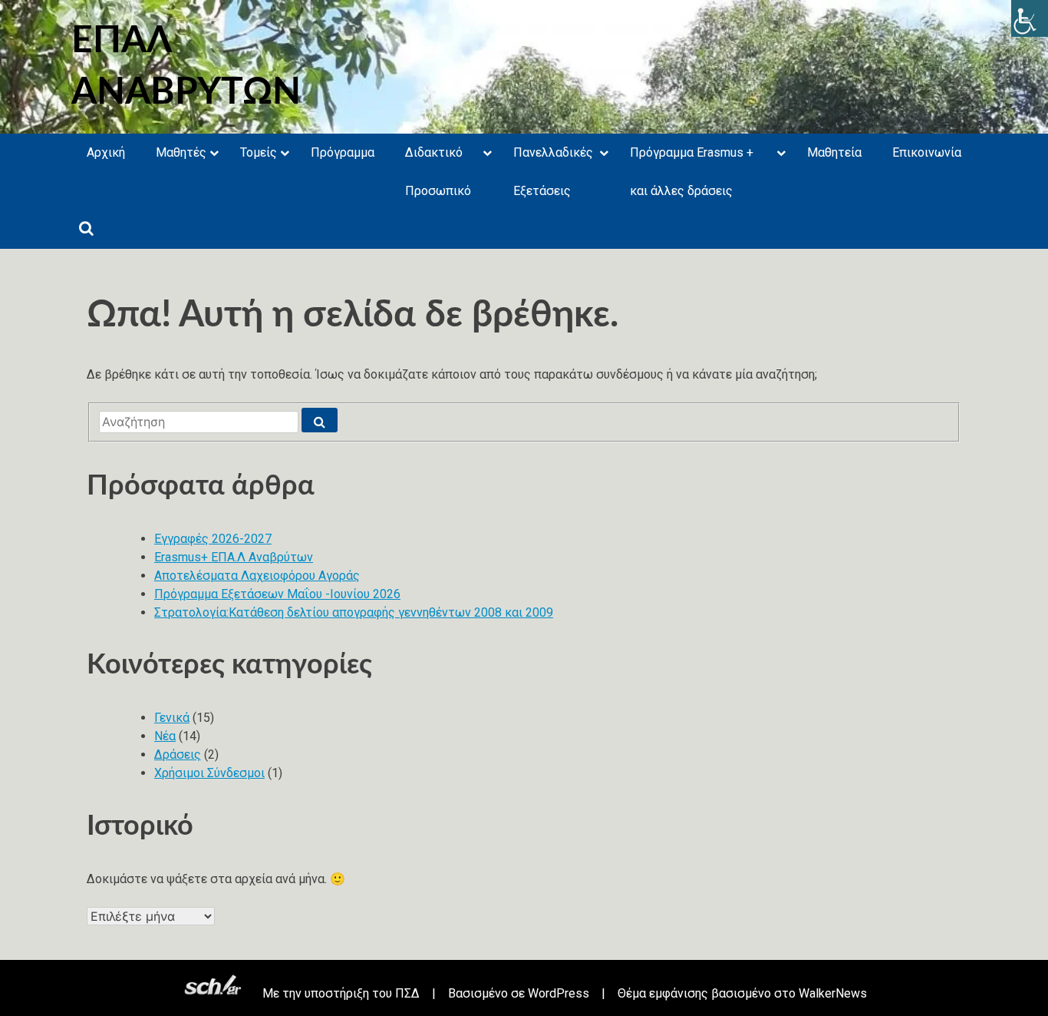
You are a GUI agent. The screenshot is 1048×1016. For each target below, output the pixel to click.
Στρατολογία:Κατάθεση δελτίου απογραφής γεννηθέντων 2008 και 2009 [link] (353, 612)
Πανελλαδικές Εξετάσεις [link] (553, 171)
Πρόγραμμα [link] (342, 152)
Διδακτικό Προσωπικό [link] (438, 171)
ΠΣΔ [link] (407, 993)
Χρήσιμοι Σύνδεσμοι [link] (209, 773)
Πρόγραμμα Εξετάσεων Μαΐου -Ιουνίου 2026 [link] (277, 594)
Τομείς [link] (258, 152)
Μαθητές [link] (181, 152)
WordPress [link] (558, 993)
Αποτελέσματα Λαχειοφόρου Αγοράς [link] (257, 575)
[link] (1029, 18)
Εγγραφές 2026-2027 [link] (213, 538)
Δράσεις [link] (177, 754)
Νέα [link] (165, 736)
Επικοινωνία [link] (926, 152)
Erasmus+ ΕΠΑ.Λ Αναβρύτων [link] (233, 557)
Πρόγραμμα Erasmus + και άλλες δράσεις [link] (691, 171)
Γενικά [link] (171, 717)
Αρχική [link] (106, 152)
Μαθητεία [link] (834, 152)
